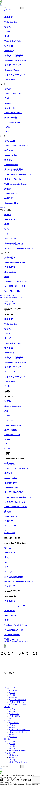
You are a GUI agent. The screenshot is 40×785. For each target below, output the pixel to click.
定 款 (12, 695)
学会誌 (12, 744)
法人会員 (13, 697)
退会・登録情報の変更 (19, 762)
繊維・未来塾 (15, 716)
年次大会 (13, 725)
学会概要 (13, 690)
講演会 (12, 734)
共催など (13, 737)
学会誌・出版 (9, 533)
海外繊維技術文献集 (18, 751)
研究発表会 (14, 723)
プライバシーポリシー (19, 704)
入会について (9, 586)
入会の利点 (14, 755)
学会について (9, 304)
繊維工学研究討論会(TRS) (20, 730)
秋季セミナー (15, 727)
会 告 (12, 748)
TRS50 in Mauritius (7, 295)
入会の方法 (14, 758)
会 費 (12, 760)
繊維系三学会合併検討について (12, 297)
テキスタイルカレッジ (19, 732)
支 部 (12, 711)
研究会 (12, 709)
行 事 (7, 448)
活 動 (7, 386)
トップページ (5, 10)
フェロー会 (14, 714)
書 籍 (12, 746)
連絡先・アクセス (17, 702)
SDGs (12, 718)
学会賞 (12, 693)
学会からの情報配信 (18, 700)
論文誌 (2, 207)
